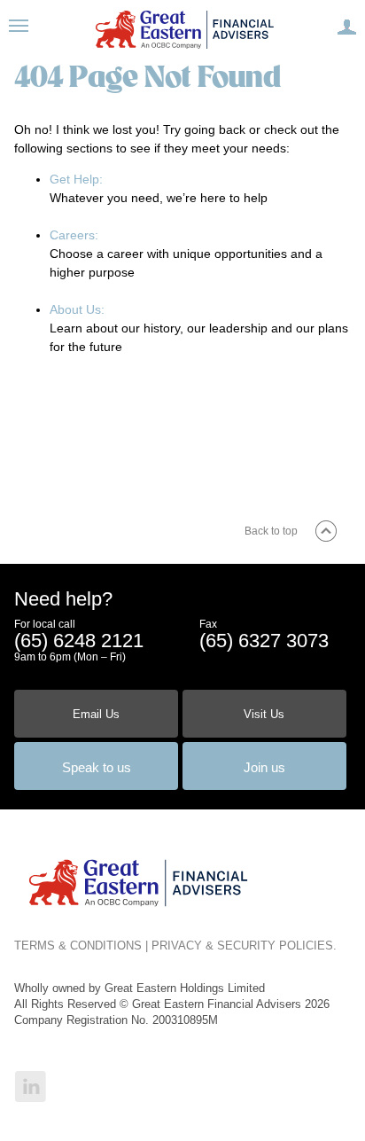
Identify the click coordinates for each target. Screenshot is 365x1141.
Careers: (74, 235)
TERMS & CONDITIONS (78, 945)
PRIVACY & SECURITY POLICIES (242, 945)
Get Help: (76, 179)
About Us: (77, 309)
